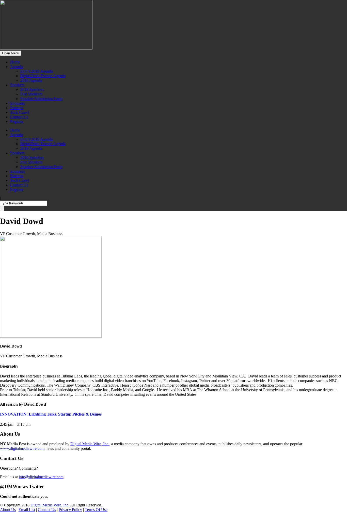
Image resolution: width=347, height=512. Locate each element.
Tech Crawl (19, 112)
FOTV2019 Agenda (36, 71)
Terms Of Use (96, 509)
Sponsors (17, 103)
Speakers (17, 85)
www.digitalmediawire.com (22, 448)
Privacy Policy (70, 509)
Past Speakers (31, 94)
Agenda (16, 66)
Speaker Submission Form (41, 98)
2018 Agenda (31, 80)
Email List (27, 509)
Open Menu (10, 53)
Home (15, 62)
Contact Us (19, 117)
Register (16, 121)
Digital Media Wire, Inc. (89, 444)
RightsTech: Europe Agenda (43, 76)
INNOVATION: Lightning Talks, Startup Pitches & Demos (51, 414)
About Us (8, 509)
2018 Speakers (32, 89)
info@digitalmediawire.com (41, 477)
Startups (16, 108)
